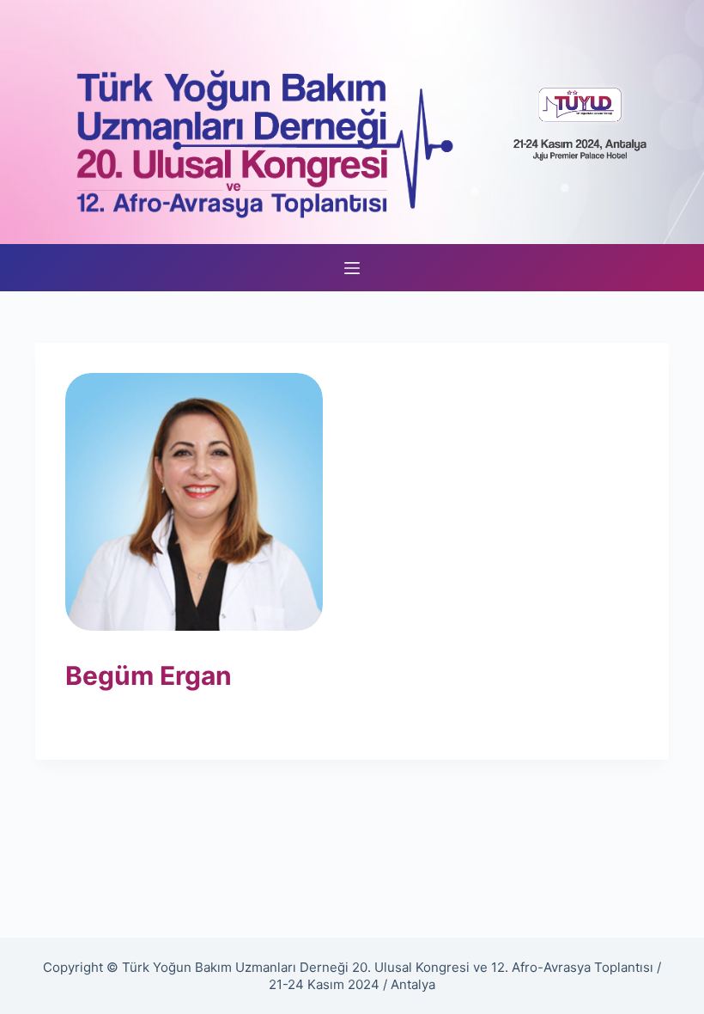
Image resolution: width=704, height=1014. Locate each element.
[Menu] (352, 268)
